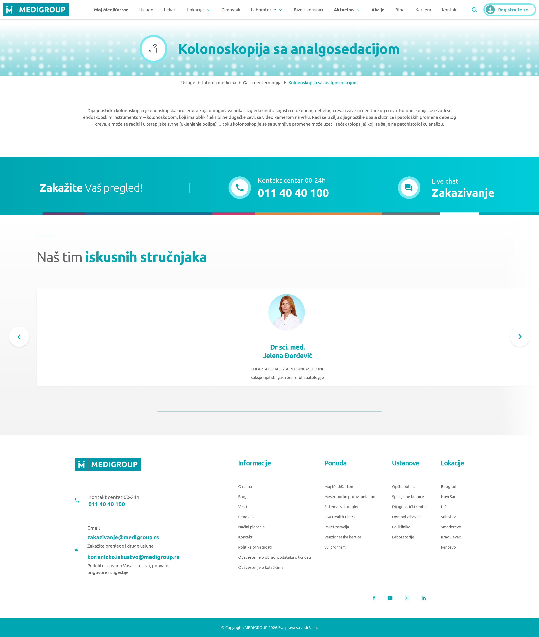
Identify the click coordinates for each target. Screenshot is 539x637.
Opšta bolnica (404, 486)
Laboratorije (403, 537)
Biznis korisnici (308, 9)
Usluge (146, 9)
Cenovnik (230, 9)
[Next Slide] (520, 337)
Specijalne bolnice (408, 496)
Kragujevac (451, 537)
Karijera (423, 9)
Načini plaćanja (251, 527)
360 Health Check (340, 517)
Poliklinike (401, 527)
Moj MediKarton (338, 486)
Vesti (242, 506)
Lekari (170, 9)
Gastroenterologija (262, 82)
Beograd (448, 486)
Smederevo (451, 527)
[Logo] (36, 9)
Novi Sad (448, 496)
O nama (245, 486)
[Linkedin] (424, 598)
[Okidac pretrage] (474, 9)
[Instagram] (407, 598)
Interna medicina (219, 82)
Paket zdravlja (336, 527)
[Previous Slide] (19, 337)
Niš (443, 506)
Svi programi (335, 547)
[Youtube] (390, 598)
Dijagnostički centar (409, 506)
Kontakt (450, 9)
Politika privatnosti (255, 547)
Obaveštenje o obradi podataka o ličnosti (274, 557)
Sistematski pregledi (342, 506)
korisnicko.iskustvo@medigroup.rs (133, 557)
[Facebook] (374, 598)
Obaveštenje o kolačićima (261, 567)
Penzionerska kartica (342, 537)
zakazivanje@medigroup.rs (123, 537)
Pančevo (448, 547)
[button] (446, 187)
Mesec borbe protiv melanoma (351, 496)
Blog (400, 9)
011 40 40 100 (106, 504)
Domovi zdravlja (406, 517)
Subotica (448, 517)
